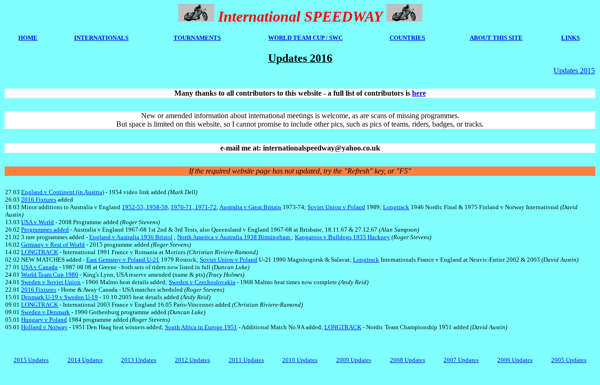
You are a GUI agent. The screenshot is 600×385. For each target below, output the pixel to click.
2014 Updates (85, 359)
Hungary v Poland (44, 319)
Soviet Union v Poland (336, 207)
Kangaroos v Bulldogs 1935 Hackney (342, 237)
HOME (28, 37)
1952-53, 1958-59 (145, 207)
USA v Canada (39, 267)
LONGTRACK (39, 252)
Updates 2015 (574, 71)
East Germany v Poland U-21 (122, 259)
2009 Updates (353, 359)
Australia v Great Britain (250, 207)
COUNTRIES (407, 37)
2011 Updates (246, 359)
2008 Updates (407, 359)
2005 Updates (568, 359)
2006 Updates (514, 359)
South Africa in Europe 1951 (201, 327)
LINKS (570, 37)
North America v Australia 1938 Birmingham (234, 237)
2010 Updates (299, 359)
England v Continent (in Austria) (62, 192)
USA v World (37, 222)
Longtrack (396, 207)
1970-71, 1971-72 (194, 207)
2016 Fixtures (38, 199)
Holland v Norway (44, 327)
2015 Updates (31, 359)
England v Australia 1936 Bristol (130, 237)
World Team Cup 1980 (49, 274)
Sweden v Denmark (45, 312)
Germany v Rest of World (53, 244)
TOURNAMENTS (197, 37)
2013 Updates (138, 359)
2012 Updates (192, 359)
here (419, 93)
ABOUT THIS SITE (496, 37)
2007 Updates (461, 359)
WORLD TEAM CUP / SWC (305, 37)
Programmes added (45, 229)
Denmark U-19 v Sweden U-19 (59, 297)
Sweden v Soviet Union (51, 282)
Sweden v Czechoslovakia (202, 282)
